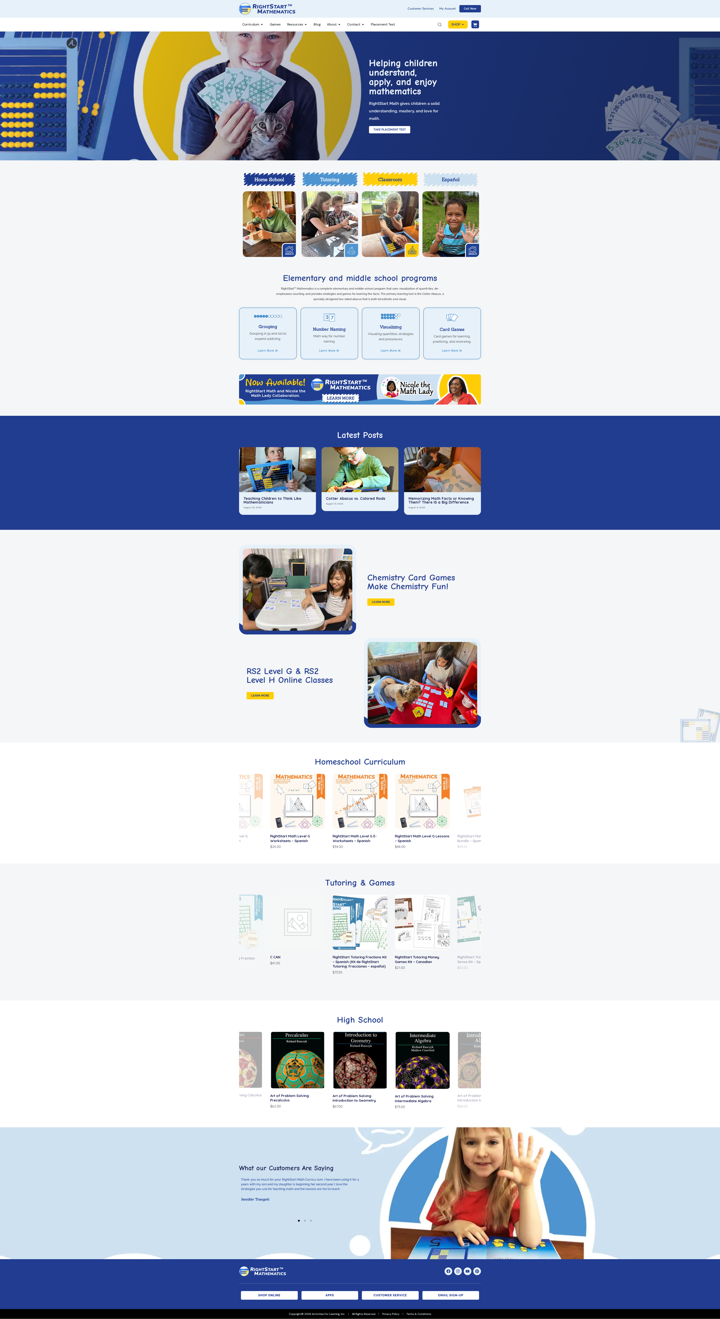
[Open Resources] (305, 24)
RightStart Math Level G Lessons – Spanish (360, 838)
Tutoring (329, 179)
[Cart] (475, 24)
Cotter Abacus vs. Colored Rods (355, 498)
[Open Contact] (362, 24)
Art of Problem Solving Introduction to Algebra (414, 1098)
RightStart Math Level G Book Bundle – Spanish (419, 838)
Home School (269, 179)
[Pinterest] (477, 1271)
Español (451, 179)
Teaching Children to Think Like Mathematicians (272, 500)
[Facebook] (448, 1271)
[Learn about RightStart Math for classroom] (390, 224)
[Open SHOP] (462, 24)
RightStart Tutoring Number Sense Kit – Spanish (418, 959)
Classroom (390, 179)
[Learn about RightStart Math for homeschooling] (269, 224)
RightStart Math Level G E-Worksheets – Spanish (292, 838)
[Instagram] (458, 1271)
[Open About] (339, 24)
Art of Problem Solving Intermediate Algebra (352, 1098)
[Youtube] (467, 1271)
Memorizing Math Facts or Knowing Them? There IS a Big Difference (441, 500)
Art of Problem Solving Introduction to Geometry (291, 1098)
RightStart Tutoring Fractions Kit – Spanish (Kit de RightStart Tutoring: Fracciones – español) (297, 961)
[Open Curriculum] (261, 24)
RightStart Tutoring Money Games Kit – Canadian (355, 959)
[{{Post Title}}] (277, 469)
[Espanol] (450, 224)
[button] (205, 811)
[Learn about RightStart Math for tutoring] (330, 224)
